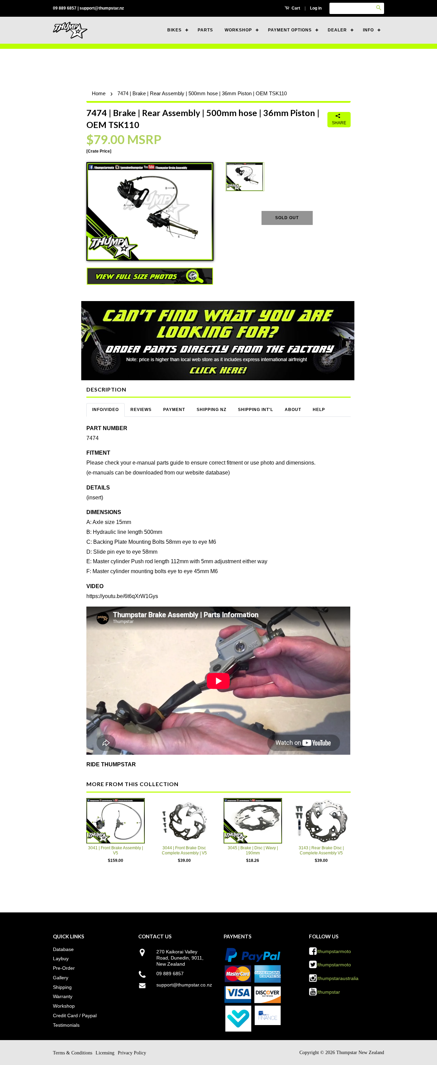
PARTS (205, 30)
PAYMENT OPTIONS (290, 30)
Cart (295, 8)
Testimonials (66, 1025)
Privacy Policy (132, 1052)
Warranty (62, 996)
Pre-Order (64, 968)
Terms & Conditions (72, 1052)
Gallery (60, 977)
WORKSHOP (238, 30)
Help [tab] (319, 409)
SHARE (339, 122)
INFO (368, 30)
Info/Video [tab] (105, 409)
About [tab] (293, 409)
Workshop (64, 1006)
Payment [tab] (174, 409)
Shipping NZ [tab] (211, 409)
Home (98, 93)
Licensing (105, 1052)
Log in (316, 8)
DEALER (337, 30)
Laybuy (61, 958)
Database (63, 949)
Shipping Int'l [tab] (255, 409)
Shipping (62, 987)
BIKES (174, 30)
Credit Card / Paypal (75, 1015)
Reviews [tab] (141, 409)
